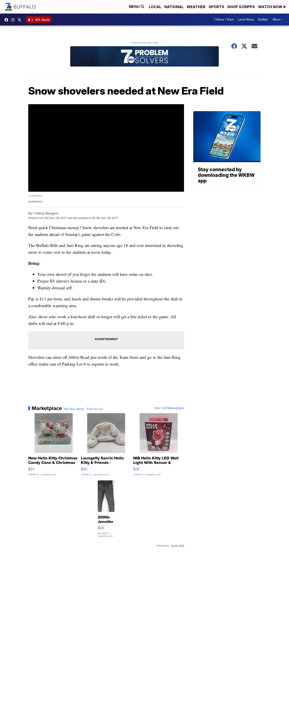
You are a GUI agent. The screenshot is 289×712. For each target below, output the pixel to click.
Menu (135, 7)
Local (155, 7)
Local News (246, 19)
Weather (196, 7)
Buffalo (263, 19)
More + (277, 19)
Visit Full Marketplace (169, 408)
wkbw (14, 20)
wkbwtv (7, 20)
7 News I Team (224, 19)
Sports (216, 7)
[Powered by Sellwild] (177, 545)
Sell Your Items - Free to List (83, 409)
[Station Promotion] (144, 57)
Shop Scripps (241, 7)
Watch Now (270, 7)
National (174, 7)
